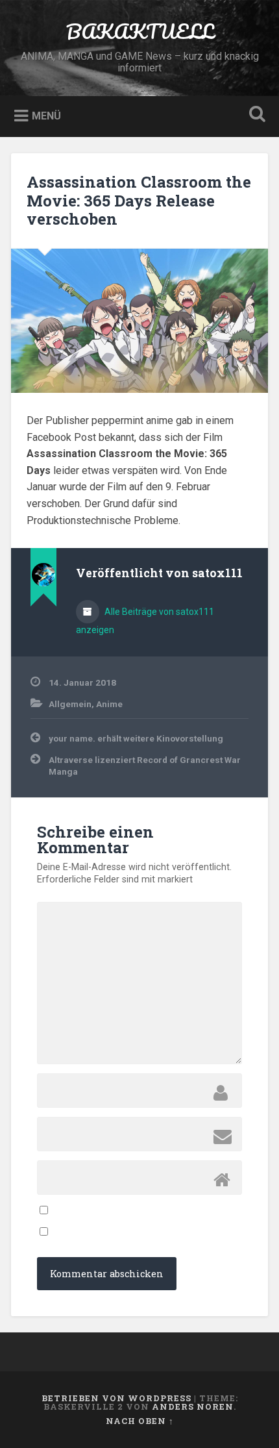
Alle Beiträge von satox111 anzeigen (145, 620)
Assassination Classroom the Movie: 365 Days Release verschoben (139, 200)
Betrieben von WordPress (116, 1398)
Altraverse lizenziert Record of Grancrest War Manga (145, 766)
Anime (109, 704)
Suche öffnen (255, 115)
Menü (46, 116)
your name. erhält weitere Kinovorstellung (136, 738)
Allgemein (70, 704)
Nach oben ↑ (140, 1421)
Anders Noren (193, 1406)
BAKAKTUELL (139, 31)
